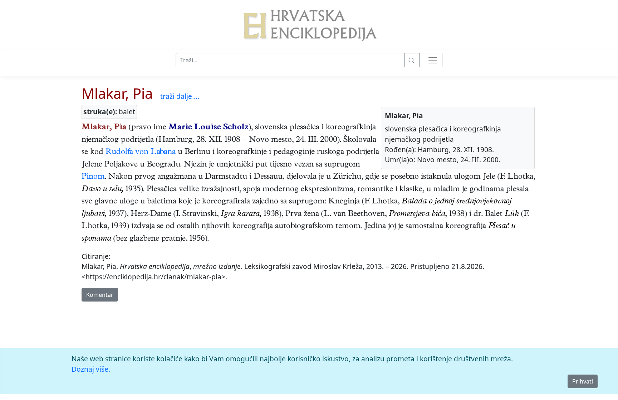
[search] (433, 60)
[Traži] (412, 60)
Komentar (99, 295)
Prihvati (582, 381)
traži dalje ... (179, 96)
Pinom (93, 177)
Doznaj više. (91, 369)
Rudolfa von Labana (141, 152)
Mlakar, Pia (117, 93)
